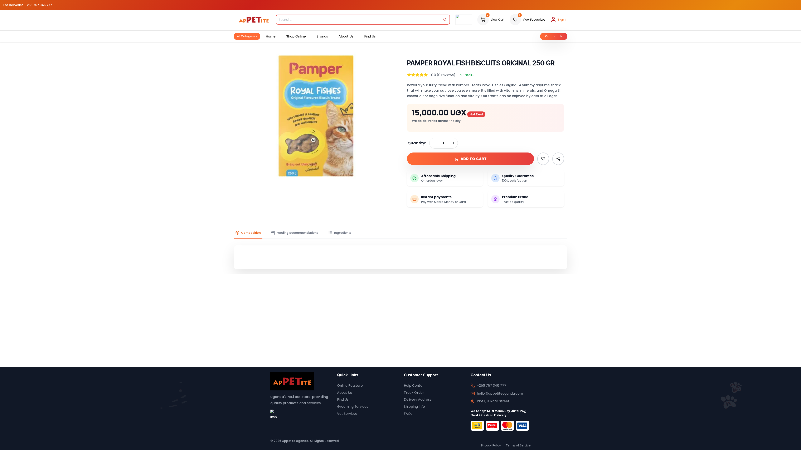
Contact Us (553, 36)
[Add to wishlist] (543, 158)
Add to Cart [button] (474, 158)
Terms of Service (518, 445)
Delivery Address (417, 399)
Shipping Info (414, 406)
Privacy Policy (491, 445)
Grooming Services (352, 406)
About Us (344, 392)
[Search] (445, 19)
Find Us (343, 399)
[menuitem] (247, 36)
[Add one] (453, 143)
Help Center (414, 385)
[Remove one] (433, 143)
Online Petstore (350, 385)
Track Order (414, 392)
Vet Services (347, 413)
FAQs (408, 413)
